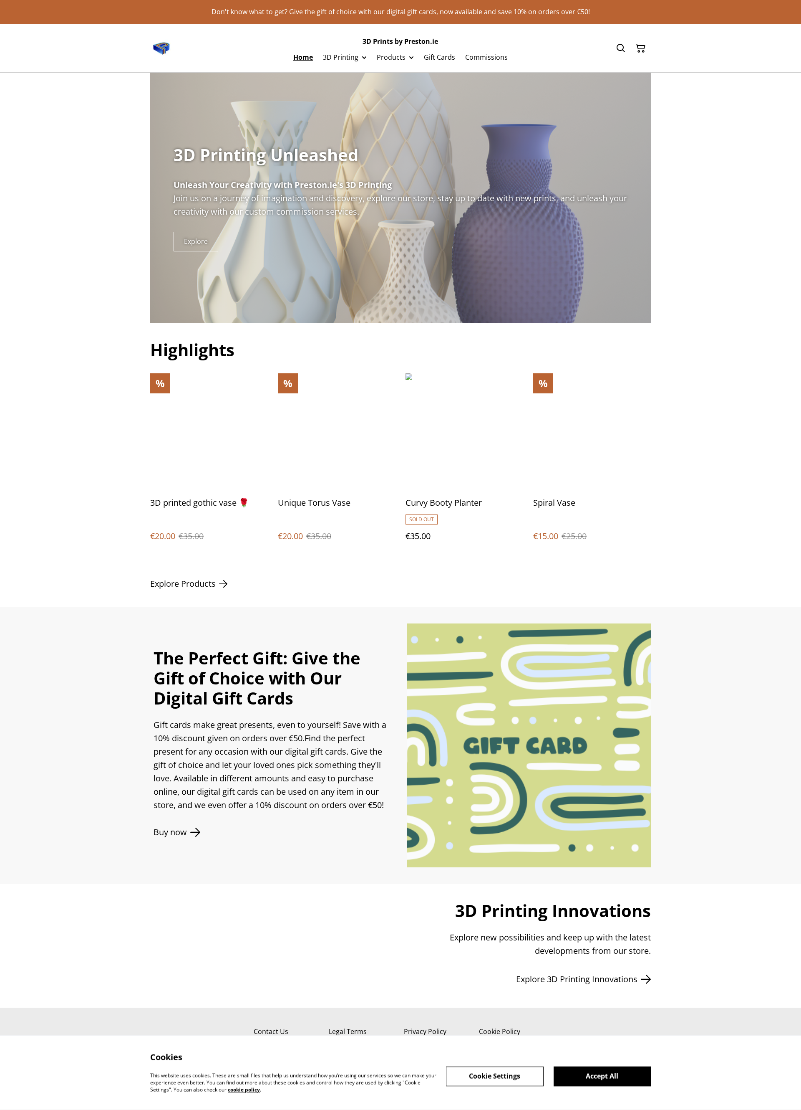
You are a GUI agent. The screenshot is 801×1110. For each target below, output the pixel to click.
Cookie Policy (499, 1031)
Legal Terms (348, 1031)
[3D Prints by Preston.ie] (162, 48)
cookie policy (244, 1089)
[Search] (621, 48)
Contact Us (271, 1031)
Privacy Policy (425, 1031)
